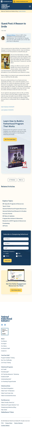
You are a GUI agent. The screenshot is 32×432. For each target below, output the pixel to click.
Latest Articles (22, 11)
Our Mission (4, 341)
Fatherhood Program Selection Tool (10, 405)
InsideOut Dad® (5, 376)
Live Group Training (6, 362)
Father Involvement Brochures (8, 395)
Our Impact (3, 343)
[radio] (9, 254)
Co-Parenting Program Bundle (8, 381)
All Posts (5, 226)
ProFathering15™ (5, 371)
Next (20, 179)
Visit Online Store (16, 290)
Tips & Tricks (6, 206)
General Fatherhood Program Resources (14, 208)
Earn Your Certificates (6, 360)
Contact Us (3, 350)
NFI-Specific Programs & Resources (13, 204)
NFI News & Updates (8, 216)
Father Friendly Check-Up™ (7, 402)
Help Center (4, 409)
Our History (4, 346)
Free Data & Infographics (7, 388)
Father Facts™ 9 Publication (7, 390)
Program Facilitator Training (8, 357)
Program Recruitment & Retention (13, 218)
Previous (12, 179)
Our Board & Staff (5, 348)
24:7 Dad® (3, 369)
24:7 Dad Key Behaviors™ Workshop (10, 374)
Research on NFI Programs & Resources (14, 221)
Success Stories (7, 213)
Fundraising (6, 223)
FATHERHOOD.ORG (7, 1)
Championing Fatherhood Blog (8, 407)
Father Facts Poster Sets (7, 393)
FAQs (2, 423)
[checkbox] (16, 255)
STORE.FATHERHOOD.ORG (22, 1)
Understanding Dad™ (6, 379)
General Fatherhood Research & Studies (14, 211)
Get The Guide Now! (10, 139)
